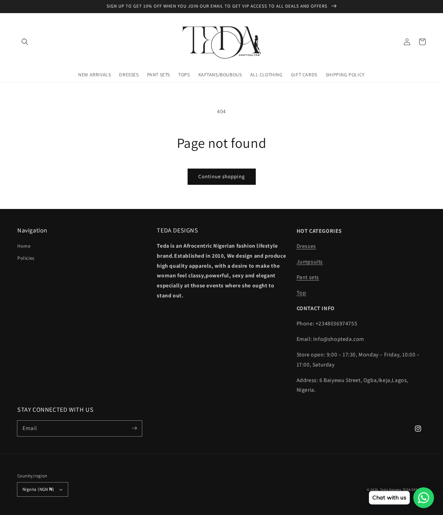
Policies (26, 258)
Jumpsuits (310, 261)
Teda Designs (391, 489)
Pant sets (308, 277)
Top (301, 292)
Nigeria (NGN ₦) (38, 489)
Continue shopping (221, 176)
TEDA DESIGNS (414, 489)
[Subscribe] (134, 428)
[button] (25, 41)
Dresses (306, 246)
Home (23, 246)
